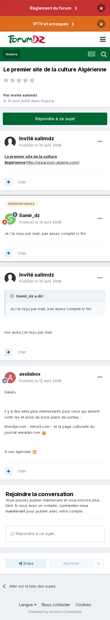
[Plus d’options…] (99, 141)
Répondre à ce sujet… (36, 533)
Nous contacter (56, 604)
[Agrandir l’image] (43, 432)
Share (28, 563)
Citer (22, 182)
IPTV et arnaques (50, 23)
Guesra (47, 100)
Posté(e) (40, 145)
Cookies (83, 604)
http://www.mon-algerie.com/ (52, 162)
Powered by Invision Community (55, 612)
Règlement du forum (50, 8)
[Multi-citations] (8, 182)
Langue (26, 604)
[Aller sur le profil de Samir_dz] (10, 219)
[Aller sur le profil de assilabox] (10, 377)
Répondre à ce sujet (55, 118)
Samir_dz (29, 215)
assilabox (30, 374)
